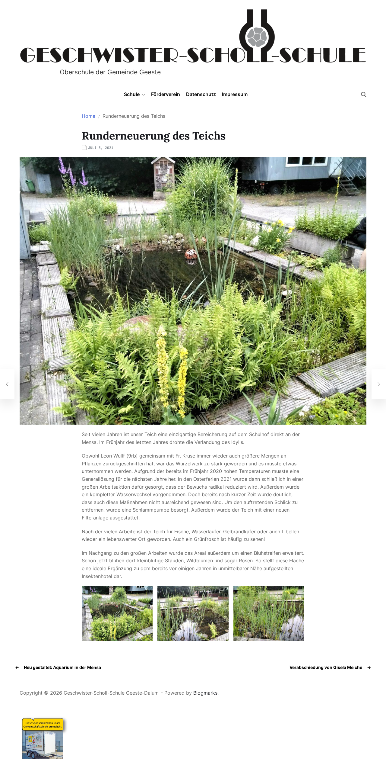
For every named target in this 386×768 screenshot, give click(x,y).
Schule (132, 94)
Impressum (235, 94)
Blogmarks (205, 693)
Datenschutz (201, 94)
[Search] (363, 94)
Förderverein (165, 94)
